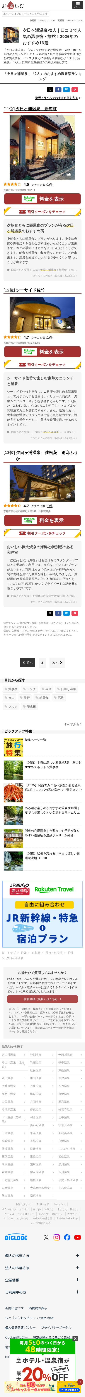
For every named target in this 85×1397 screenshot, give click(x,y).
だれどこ (25, 1209)
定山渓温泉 (9, 1054)
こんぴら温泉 (66, 1148)
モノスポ (43, 1213)
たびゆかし (23, 1218)
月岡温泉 (35, 1101)
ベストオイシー (26, 1213)
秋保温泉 (35, 1070)
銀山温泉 (35, 1078)
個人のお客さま (17, 1255)
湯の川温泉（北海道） (13, 1064)
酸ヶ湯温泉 (37, 1172)
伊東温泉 (35, 1109)
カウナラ (72, 1213)
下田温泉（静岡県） (12, 1119)
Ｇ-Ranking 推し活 (43, 1218)
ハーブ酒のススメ (40, 1223)
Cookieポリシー (16, 1337)
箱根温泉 (35, 1180)
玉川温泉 (64, 1172)
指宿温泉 (35, 1195)
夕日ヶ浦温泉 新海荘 (36, 109)
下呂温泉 (7, 1133)
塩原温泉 (35, 1094)
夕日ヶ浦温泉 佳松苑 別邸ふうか (47, 455)
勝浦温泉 (7, 1148)
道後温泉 (35, 1148)
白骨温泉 (7, 1101)
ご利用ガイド (42, 1204)
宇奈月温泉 (65, 1125)
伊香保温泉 (9, 1086)
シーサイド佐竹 (30, 290)
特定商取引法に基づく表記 (51, 1337)
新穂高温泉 (65, 1133)
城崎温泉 (7, 1141)
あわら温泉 (37, 1125)
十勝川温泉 (65, 1054)
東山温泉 (64, 1070)
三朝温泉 (7, 1156)
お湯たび (49, 1209)
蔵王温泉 (7, 1078)
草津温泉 (64, 1078)
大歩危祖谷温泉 (40, 1188)
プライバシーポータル (56, 1327)
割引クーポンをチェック (46, 212)
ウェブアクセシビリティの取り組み (29, 1318)
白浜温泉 (64, 1141)
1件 (50, 184)
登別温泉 (35, 1054)
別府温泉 (35, 1164)
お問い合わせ (14, 1308)
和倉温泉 (35, 1117)
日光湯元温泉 (10, 1180)
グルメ (12, 706)
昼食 (48, 689)
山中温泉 (64, 1117)
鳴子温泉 (64, 1062)
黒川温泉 (64, 1164)
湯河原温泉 (9, 1109)
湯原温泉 (7, 1164)
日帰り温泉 (68, 689)
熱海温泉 (7, 1195)
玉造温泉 (35, 1156)
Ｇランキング (9, 1209)
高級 (61, 697)
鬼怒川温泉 (9, 1094)
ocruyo (37, 1209)
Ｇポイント (60, 1204)
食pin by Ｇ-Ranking (67, 1218)
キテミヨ (9, 1213)
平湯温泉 (35, 1133)
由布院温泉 (65, 1188)
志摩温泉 (7, 1188)
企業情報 (12, 1279)
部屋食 (43, 697)
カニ (11, 697)
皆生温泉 (64, 1156)
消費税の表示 (38, 1308)
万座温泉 (35, 1086)
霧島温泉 (7, 1172)
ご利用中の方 (15, 1292)
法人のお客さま (17, 1267)
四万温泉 (64, 1086)
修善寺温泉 (65, 1109)
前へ (29, 662)
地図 (41, 190)
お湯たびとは (23, 1204)
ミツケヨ (8, 1218)
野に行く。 (58, 1213)
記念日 (31, 706)
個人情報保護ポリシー (20, 1327)
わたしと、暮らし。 (68, 1209)
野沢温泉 (64, 1094)
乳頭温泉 (35, 1062)
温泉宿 (12, 689)
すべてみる (71, 724)
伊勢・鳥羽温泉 (68, 1180)
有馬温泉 (35, 1141)
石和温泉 (64, 1101)
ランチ (31, 689)
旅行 (27, 697)
